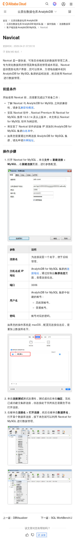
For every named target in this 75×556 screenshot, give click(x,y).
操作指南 (51, 23)
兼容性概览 (27, 107)
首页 (5, 20)
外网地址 (28, 140)
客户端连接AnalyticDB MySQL (22, 27)
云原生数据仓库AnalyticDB (24, 20)
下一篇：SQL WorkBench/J (56, 517)
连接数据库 (64, 23)
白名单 (26, 131)
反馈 (43, 534)
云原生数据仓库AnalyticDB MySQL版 (25, 23)
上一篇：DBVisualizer (15, 517)
